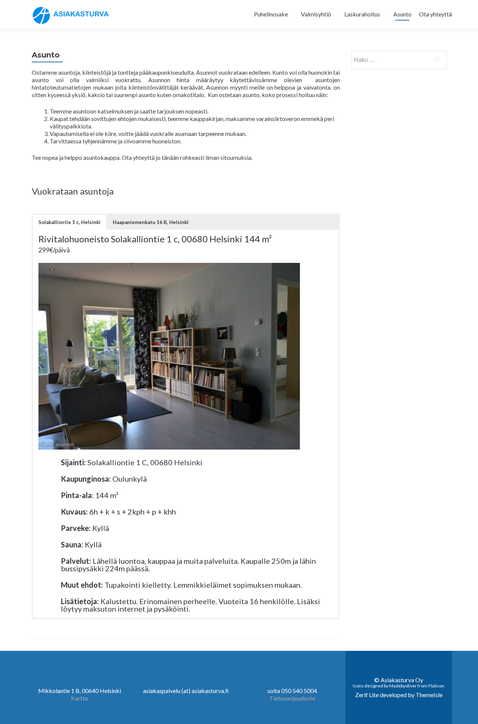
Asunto (402, 14)
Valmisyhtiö (316, 14)
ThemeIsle (429, 694)
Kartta (79, 698)
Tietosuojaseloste (292, 698)
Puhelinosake (271, 14)
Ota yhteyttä (435, 14)
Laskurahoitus (362, 14)
